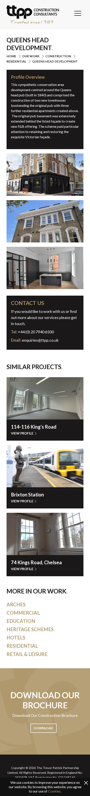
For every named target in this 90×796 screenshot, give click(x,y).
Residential (16, 61)
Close (86, 783)
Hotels (16, 638)
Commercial (23, 613)
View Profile (22, 433)
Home (11, 56)
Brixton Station (27, 495)
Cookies (54, 791)
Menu (77, 13)
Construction (58, 56)
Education (21, 621)
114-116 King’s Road (33, 427)
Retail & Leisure (27, 654)
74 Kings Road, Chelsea (36, 562)
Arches (16, 604)
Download (43, 728)
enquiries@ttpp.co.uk (40, 340)
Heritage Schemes (30, 629)
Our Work (31, 56)
